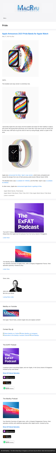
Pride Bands (19, 191)
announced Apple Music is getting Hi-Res (29, 186)
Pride (20, 193)
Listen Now (6, 237)
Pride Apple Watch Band (37, 193)
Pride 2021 (26, 193)
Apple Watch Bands (9, 191)
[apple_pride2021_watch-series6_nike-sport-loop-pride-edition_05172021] (20, 171)
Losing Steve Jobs (8, 297)
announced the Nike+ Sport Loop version (21, 175)
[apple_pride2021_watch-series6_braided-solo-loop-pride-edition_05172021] (20, 76)
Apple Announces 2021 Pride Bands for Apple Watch (25, 34)
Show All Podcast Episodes (11, 373)
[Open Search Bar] (54, 18)
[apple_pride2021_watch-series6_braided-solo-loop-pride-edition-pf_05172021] (20, 123)
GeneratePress (51, 450)
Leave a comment (9, 195)
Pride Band (47, 193)
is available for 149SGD (23, 180)
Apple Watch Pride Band (11, 193)
